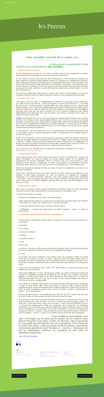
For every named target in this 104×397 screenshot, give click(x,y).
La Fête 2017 (67, 352)
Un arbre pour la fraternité (84, 375)
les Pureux (52, 26)
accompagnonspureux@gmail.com (51, 60)
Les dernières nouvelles (64, 60)
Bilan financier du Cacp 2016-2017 (29, 150)
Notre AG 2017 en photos (19, 375)
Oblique (35, 394)
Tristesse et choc (20, 352)
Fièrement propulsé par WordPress (21, 394)
